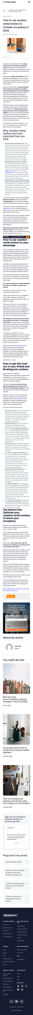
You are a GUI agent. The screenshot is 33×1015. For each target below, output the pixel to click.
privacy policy (17, 625)
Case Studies (6, 984)
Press (4, 955)
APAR (18, 976)
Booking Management (22, 932)
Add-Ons (19, 937)
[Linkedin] (22, 989)
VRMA (18, 973)
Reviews (5, 952)
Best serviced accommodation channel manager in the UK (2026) (15, 699)
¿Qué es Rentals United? (14, 862)
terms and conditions (12, 839)
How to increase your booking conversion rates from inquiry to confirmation (16, 801)
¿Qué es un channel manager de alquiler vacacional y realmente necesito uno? (15, 872)
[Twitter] (26, 986)
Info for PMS (20, 952)
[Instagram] (22, 986)
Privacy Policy (13, 1007)
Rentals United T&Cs (7, 958)
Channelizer (5, 994)
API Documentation (7, 981)
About (4, 949)
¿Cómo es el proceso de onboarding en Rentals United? (13, 899)
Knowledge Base (21, 959)
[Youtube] (18, 989)
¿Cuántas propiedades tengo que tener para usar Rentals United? (15, 886)
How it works (6, 924)
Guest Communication (22, 929)
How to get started (7, 936)
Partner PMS (6, 930)
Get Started (11, 596)
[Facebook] (18, 986)
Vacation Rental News (8, 978)
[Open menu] (29, 2)
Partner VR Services (7, 933)
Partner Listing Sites (7, 927)
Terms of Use (20, 1007)
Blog (4, 10)
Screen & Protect (21, 940)
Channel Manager (21, 926)
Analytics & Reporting (22, 935)
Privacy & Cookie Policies (9, 961)
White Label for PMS (21, 949)
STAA (18, 979)
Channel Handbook (7, 987)
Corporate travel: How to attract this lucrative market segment (16, 750)
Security (5, 964)
